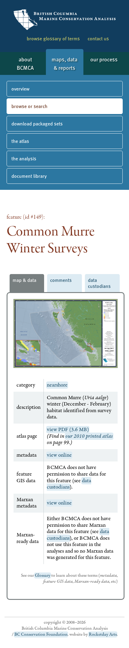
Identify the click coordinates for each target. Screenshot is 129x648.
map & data (24, 279)
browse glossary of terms (53, 38)
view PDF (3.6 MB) (68, 429)
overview (20, 88)
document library (29, 175)
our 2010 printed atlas (89, 436)
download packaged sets (37, 123)
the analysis (23, 158)
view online (59, 455)
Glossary (42, 575)
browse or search (29, 106)
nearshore (57, 385)
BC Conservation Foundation (41, 634)
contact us (98, 38)
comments (61, 279)
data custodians (99, 282)
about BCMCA (25, 63)
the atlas (20, 140)
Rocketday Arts (103, 634)
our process (104, 59)
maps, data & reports (64, 63)
